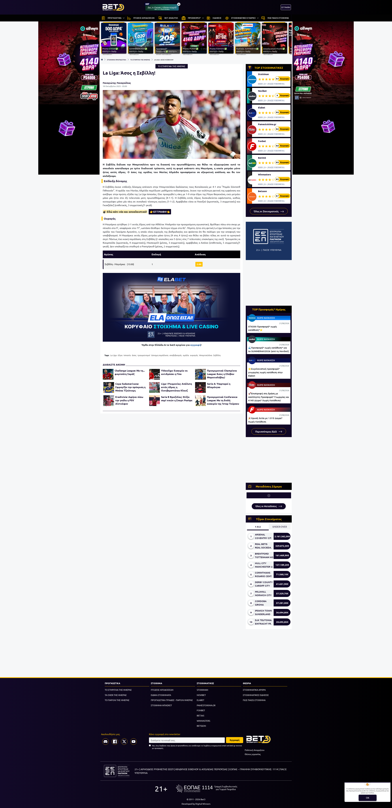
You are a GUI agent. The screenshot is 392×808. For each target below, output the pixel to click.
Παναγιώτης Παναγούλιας (117, 82)
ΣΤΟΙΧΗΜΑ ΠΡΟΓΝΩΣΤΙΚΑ (116, 59)
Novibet (262, 90)
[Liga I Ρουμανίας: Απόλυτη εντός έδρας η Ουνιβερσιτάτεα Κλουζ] (154, 387)
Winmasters (264, 174)
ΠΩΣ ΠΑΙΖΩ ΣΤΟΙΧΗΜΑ (254, 700)
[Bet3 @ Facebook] (115, 741)
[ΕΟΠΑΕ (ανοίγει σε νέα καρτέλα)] (206, 788)
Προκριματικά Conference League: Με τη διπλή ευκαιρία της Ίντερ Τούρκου (223, 400)
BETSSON (201, 725)
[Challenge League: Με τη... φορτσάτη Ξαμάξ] (108, 374)
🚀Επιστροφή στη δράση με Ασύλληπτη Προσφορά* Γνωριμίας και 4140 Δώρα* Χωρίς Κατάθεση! (268, 397)
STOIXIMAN (202, 689)
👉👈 (160, 211)
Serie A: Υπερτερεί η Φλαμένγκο (218, 385)
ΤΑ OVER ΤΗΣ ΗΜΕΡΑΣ (116, 695)
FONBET (201, 710)
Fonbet (262, 141)
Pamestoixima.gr (267, 124)
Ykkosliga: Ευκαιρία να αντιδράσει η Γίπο (174, 372)
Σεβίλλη (217, 355)
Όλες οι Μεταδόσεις (266, 506)
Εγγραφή (234, 740)
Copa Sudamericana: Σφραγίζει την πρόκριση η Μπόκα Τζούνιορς (130, 387)
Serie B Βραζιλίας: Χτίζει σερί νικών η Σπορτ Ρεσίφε (176, 398)
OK (367, 797)
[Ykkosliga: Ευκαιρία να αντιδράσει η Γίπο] (154, 374)
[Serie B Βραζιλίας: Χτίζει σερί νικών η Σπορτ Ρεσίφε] (154, 400)
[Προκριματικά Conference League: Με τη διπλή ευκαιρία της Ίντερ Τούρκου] (200, 400)
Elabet (261, 107)
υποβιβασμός (175, 355)
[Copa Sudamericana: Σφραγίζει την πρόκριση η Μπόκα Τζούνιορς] (108, 387)
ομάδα (186, 355)
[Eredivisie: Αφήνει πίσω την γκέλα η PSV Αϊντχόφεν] (108, 400)
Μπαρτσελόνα (205, 355)
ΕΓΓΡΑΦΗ (285, 7)
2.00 (199, 264)
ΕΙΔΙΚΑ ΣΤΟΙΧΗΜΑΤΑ (161, 695)
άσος (134, 355)
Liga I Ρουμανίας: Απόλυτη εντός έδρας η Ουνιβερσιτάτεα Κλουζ (176, 387)
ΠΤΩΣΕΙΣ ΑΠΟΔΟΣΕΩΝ (162, 689)
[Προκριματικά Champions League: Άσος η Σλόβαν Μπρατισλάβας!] (200, 374)
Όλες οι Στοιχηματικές (266, 211)
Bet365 (262, 157)
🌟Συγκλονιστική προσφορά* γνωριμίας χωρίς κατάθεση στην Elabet (265, 372)
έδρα (120, 355)
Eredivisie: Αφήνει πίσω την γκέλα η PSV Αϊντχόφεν (129, 400)
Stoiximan (263, 74)
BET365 (200, 715)
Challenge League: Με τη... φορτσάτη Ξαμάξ (130, 372)
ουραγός (194, 355)
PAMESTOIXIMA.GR (206, 705)
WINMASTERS (203, 720)
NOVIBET (201, 695)
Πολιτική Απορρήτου (254, 750)
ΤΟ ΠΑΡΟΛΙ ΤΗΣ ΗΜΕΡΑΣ (117, 700)
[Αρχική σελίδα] (102, 59)
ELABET (200, 700)
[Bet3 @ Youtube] (133, 741)
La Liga (113, 355)
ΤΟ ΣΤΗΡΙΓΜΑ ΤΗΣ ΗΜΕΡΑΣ (140, 59)
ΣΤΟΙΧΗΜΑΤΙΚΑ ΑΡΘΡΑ (254, 689)
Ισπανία (127, 355)
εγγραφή (195, 344)
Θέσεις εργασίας (253, 754)
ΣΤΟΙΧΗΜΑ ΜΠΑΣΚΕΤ (161, 705)
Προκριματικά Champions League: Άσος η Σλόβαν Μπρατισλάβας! (222, 374)
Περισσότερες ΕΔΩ (266, 431)
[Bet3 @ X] (124, 741)
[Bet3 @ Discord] (105, 741)
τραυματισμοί (144, 355)
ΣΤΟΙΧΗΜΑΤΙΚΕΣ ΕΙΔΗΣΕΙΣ (256, 695)
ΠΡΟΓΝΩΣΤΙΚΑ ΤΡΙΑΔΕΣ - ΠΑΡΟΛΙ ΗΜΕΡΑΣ (172, 700)
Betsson (262, 191)
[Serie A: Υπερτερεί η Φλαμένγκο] (200, 387)
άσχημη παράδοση (159, 355)
